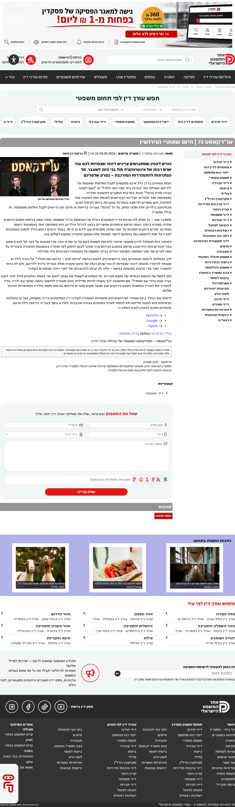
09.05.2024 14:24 (102, 153)
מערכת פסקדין (153, 153)
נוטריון (223, 320)
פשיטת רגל (220, 283)
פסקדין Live (126, 77)
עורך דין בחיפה (141, 619)
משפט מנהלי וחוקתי (213, 257)
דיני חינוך (221, 299)
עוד (9, 77)
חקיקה (230, 746)
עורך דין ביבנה (224, 631)
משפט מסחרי (124, 121)
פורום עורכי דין (35, 77)
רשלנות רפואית (217, 230)
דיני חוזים (219, 121)
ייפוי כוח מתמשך (156, 121)
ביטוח (75, 121)
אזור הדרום (60, 614)
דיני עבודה (97, 121)
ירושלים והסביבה (138, 626)
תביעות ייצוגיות (216, 288)
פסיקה (189, 77)
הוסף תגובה (163, 516)
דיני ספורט (220, 304)
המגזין (169, 77)
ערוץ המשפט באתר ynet (19, 737)
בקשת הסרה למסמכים (226, 776)
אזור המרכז (225, 614)
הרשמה (64, 57)
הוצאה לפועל (218, 225)
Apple (153, 326)
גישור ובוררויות (217, 262)
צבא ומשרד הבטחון (214, 272)
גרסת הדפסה (74, 153)
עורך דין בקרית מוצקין (28, 643)
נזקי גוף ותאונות (216, 235)
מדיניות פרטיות (223, 768)
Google (152, 320)
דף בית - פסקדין (222, 729)
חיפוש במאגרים (223, 735)
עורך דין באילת (141, 643)
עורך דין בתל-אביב (221, 619)
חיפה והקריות (58, 638)
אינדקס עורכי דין (217, 77)
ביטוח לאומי (219, 278)
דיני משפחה (166, 87)
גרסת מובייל (225, 784)
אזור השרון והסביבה (53, 626)
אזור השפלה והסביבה (216, 626)
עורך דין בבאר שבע (56, 619)
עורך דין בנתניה (58, 631)
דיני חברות (220, 220)
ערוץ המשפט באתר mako (19, 748)
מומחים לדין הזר (190, 121)
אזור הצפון (143, 614)
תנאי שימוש (226, 757)
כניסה (76, 57)
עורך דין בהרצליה (31, 631)
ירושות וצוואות (217, 315)
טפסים (150, 77)
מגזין (185, 87)
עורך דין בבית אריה (220, 643)
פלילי (58, 121)
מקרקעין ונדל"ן (33, 121)
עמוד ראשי (204, 87)
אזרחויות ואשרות (215, 309)
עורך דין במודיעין (109, 631)
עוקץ (29, 762)
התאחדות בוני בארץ (18, 756)
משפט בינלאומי (217, 267)
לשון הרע (221, 293)
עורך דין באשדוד (197, 631)
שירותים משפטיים (70, 77)
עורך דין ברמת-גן (191, 619)
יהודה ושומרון (222, 638)
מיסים (224, 246)
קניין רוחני (221, 209)
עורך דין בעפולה (114, 619)
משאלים (100, 77)
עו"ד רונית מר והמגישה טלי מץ (53, 199)
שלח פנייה (86, 491)
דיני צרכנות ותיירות (213, 204)
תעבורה (223, 251)
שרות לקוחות (225, 751)
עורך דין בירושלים (139, 631)
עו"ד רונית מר (161, 333)
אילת (148, 638)
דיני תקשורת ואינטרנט (211, 241)
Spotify (152, 315)
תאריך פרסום (128, 153)
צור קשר (229, 762)
